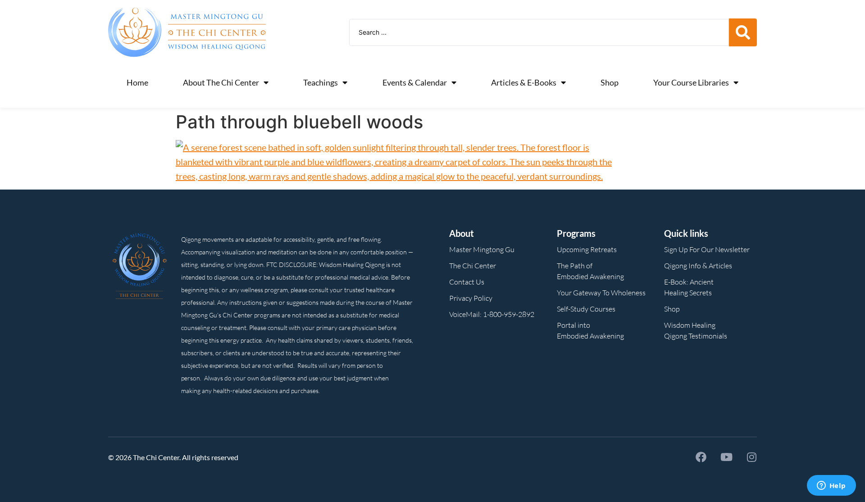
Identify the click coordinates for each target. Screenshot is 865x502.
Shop (610, 82)
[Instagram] (751, 457)
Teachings (320, 82)
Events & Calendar (414, 82)
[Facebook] (701, 457)
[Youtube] (726, 457)
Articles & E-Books (523, 82)
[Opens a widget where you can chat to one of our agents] (831, 486)
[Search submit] (743, 32)
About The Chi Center (221, 82)
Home (137, 82)
